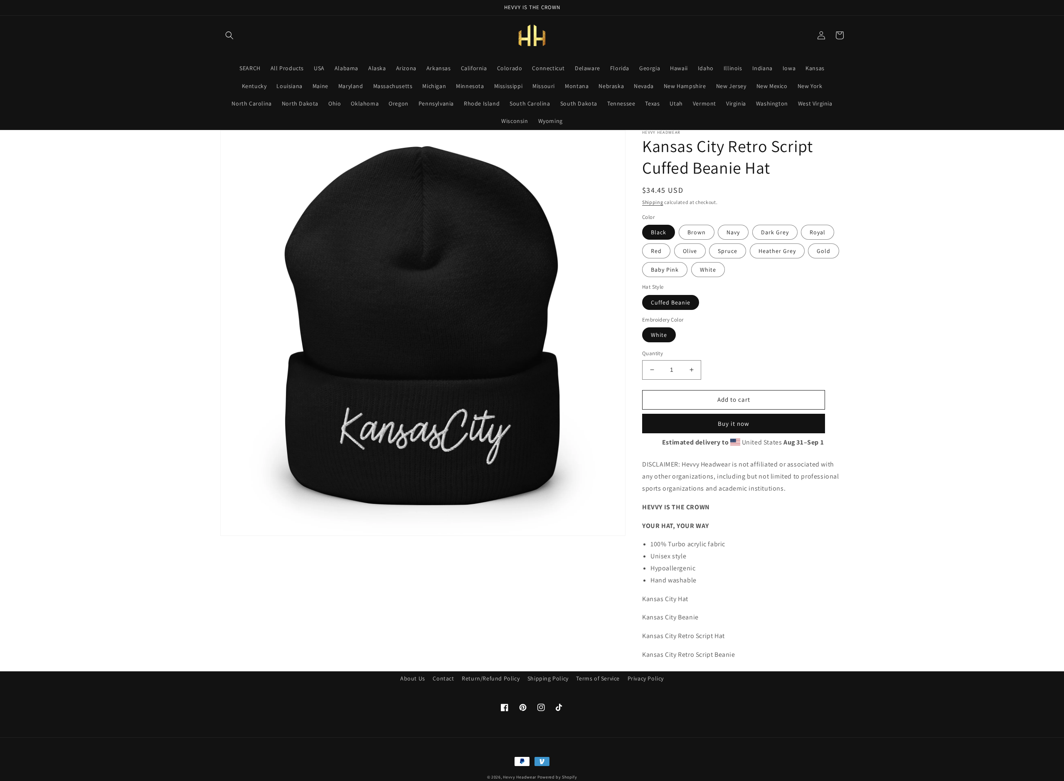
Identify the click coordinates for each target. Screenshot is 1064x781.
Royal (817, 232)
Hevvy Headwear (519, 777)
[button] (229, 35)
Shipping (652, 202)
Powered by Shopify (557, 777)
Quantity (652, 353)
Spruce (727, 251)
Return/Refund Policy (491, 678)
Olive (690, 251)
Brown (696, 232)
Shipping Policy (548, 678)
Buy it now (733, 423)
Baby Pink (665, 269)
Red (656, 251)
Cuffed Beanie (670, 302)
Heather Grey (777, 251)
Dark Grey (775, 232)
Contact (443, 678)
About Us (412, 678)
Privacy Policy (646, 678)
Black (658, 232)
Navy (733, 232)
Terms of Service (598, 678)
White (708, 269)
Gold (823, 251)
